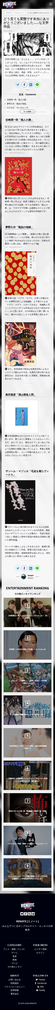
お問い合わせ (14, 979)
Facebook (42, 983)
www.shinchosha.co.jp (17, 153)
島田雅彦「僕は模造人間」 (18, 107)
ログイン (40, 952)
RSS (42, 986)
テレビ (15, 963)
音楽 (15, 956)
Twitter (41, 979)
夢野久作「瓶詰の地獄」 (17, 103)
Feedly (41, 990)
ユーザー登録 (40, 949)
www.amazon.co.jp (15, 247)
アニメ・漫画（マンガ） (14, 949)
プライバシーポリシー (14, 986)
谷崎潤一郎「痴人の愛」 (17, 99)
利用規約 (14, 983)
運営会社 (14, 993)
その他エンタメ (14, 966)
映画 (15, 959)
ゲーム (15, 952)
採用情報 (14, 990)
